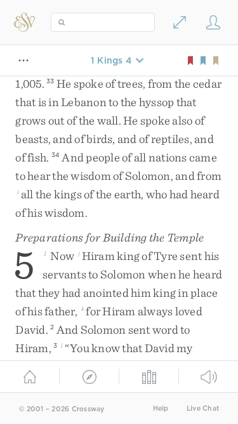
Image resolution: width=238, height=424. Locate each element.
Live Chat (203, 408)
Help (161, 408)
